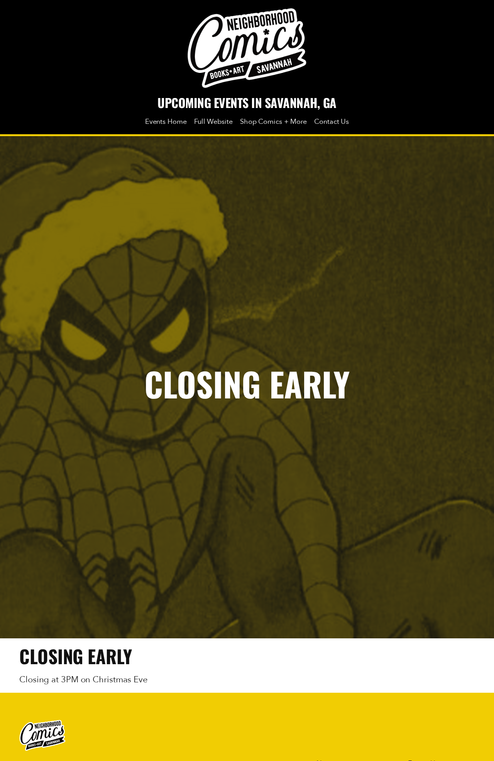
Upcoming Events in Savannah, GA (247, 102)
